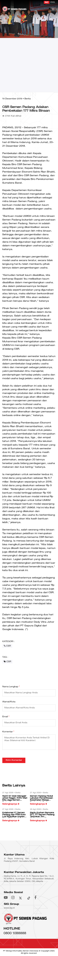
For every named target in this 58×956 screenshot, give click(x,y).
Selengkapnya (10, 804)
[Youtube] (6, 897)
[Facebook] (35, 897)
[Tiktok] (28, 897)
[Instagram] (13, 897)
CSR (8, 646)
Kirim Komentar (14, 760)
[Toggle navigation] (53, 9)
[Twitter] (20, 897)
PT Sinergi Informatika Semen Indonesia (20, 951)
